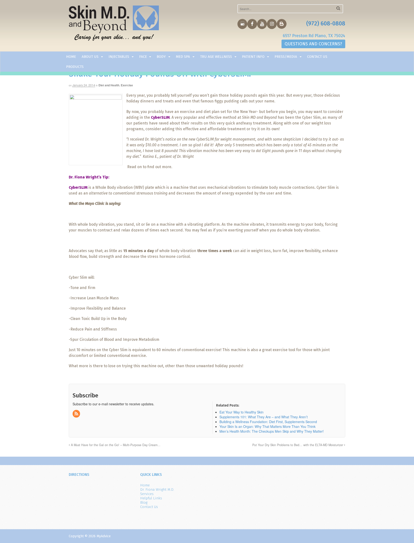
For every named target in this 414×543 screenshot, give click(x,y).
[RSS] (77, 413)
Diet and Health (108, 85)
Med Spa (183, 56)
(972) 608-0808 (325, 23)
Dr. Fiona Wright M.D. (157, 489)
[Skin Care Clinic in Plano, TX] (114, 24)
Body (161, 56)
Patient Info (253, 56)
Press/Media (286, 56)
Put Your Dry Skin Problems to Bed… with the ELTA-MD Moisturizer (298, 445)
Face (143, 56)
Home (71, 56)
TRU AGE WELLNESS (216, 56)
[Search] (338, 8)
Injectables (119, 56)
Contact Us (317, 56)
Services (147, 494)
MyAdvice (104, 536)
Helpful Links (151, 498)
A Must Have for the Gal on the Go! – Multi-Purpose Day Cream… (115, 445)
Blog (143, 502)
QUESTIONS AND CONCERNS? (313, 44)
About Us (90, 56)
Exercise (127, 85)
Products (75, 67)
